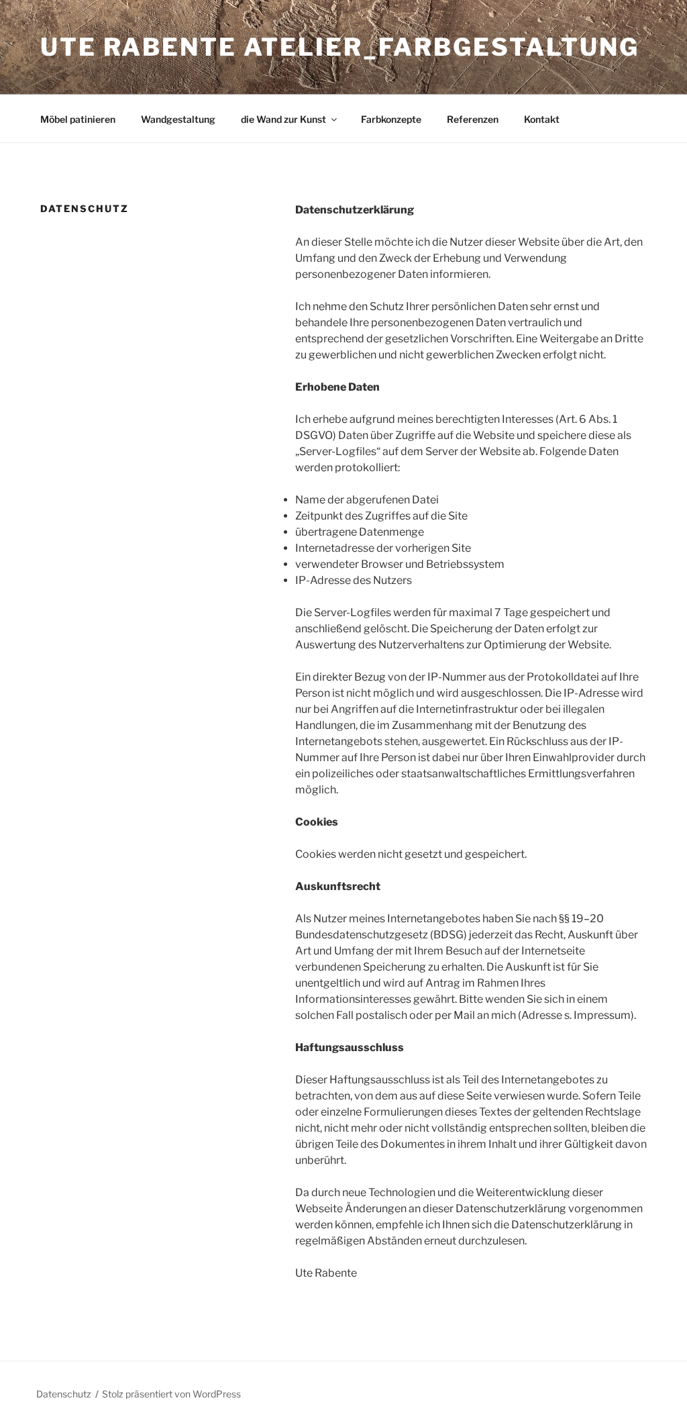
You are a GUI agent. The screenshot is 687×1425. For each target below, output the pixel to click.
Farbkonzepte (391, 119)
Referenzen (472, 119)
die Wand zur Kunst (283, 119)
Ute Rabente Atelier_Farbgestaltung (339, 47)
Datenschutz (63, 1393)
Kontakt (542, 119)
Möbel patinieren (77, 119)
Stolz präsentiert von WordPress (171, 1393)
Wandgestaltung (178, 119)
